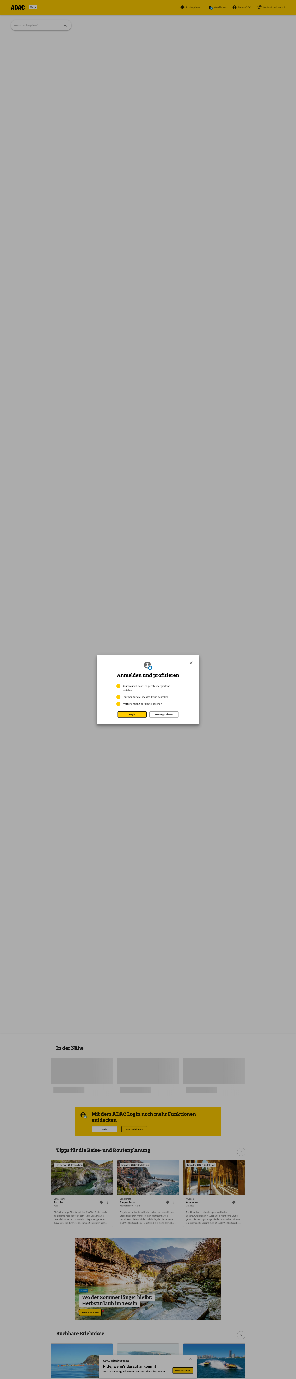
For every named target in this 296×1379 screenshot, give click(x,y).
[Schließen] (191, 663)
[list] (148, 695)
